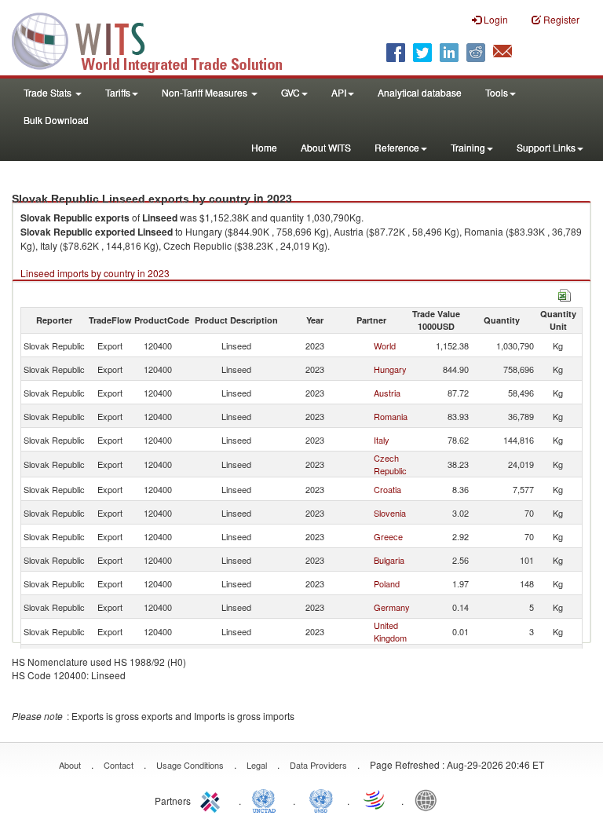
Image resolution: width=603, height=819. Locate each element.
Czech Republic (390, 464)
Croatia (387, 489)
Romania (390, 416)
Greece (388, 536)
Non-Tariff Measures (206, 92)
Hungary (390, 369)
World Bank (429, 799)
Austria (387, 392)
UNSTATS (321, 799)
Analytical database (420, 92)
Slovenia (390, 512)
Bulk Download (56, 119)
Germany (392, 607)
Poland (387, 583)
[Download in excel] (564, 293)
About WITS (326, 147)
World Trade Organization (375, 799)
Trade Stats (49, 92)
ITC (212, 799)
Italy (381, 439)
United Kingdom (390, 631)
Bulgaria (389, 560)
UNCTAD (267, 799)
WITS (157, 39)
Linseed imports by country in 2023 (95, 273)
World (385, 345)
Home (264, 147)
